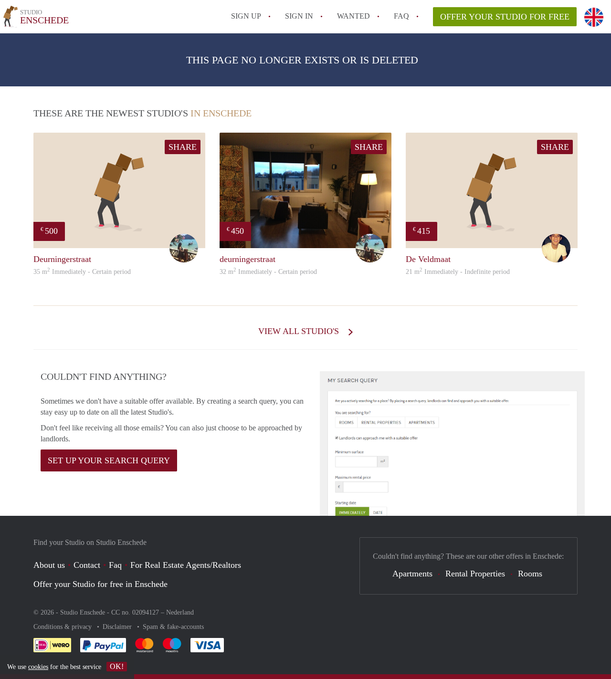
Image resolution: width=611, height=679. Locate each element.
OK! (117, 666)
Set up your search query (109, 460)
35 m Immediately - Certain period (82, 271)
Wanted (353, 16)
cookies (38, 666)
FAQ (401, 16)
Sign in (299, 16)
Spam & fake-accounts (173, 626)
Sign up (246, 16)
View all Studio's (299, 331)
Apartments (412, 573)
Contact (87, 565)
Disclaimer (118, 626)
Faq (115, 565)
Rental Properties (475, 573)
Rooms (530, 573)
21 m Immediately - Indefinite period (458, 271)
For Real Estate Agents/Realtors (185, 565)
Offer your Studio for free (504, 16)
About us (49, 565)
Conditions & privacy (63, 626)
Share (183, 147)
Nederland (180, 612)
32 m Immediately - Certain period (268, 271)
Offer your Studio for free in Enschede (100, 584)
